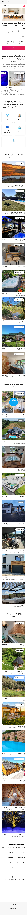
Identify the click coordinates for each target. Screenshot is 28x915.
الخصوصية (15, 908)
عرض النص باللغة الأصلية (6, 1)
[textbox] (19, 43)
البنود (11, 908)
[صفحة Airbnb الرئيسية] (24, 6)
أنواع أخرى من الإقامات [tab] (20, 847)
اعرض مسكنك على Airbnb (8, 5)
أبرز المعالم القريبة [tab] (10, 847)
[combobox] (13, 38)
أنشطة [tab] (3, 847)
